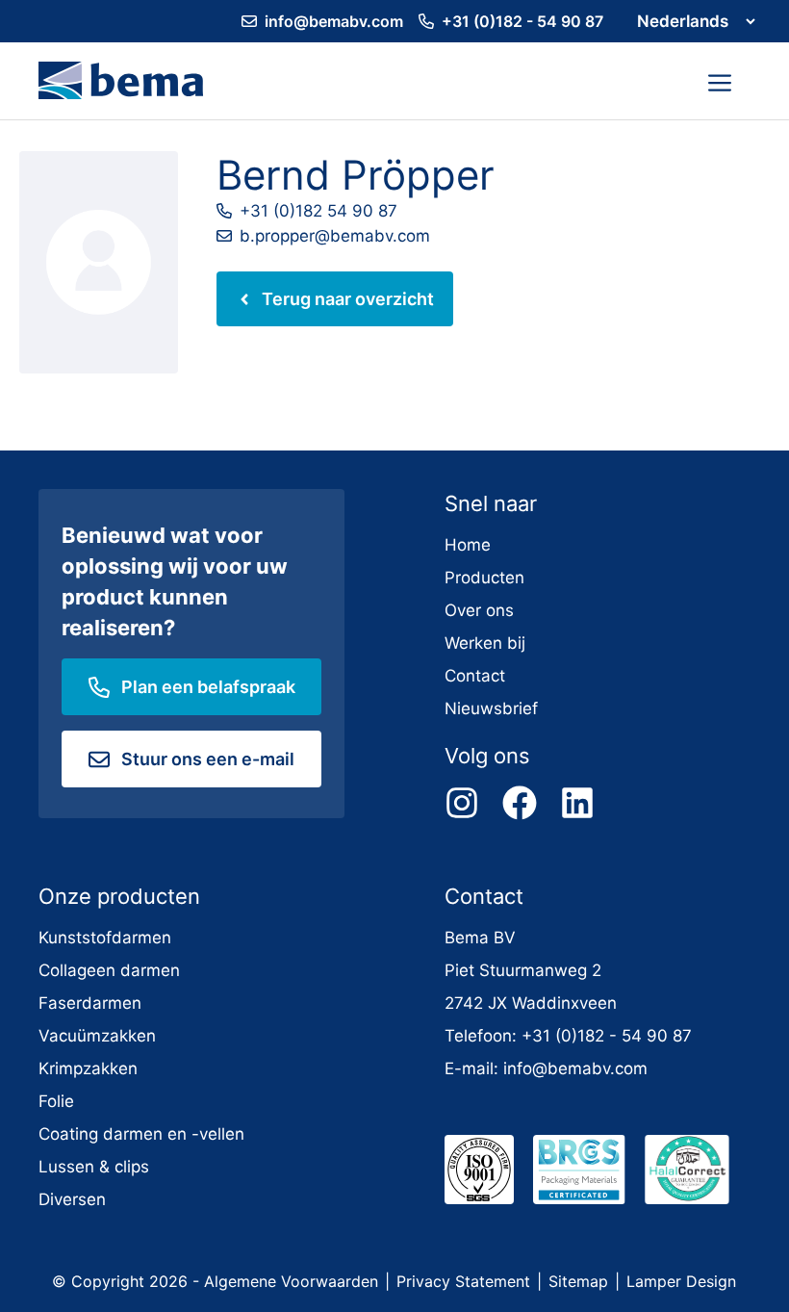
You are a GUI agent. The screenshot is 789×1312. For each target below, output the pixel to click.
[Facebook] (519, 802)
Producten (484, 577)
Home (468, 544)
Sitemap (578, 1281)
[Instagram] (462, 802)
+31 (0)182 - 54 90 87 (522, 21)
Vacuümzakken (97, 1035)
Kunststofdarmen (104, 937)
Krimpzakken (88, 1068)
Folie (56, 1101)
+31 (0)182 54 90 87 (318, 210)
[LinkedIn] (577, 802)
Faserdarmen (89, 1003)
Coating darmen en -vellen (141, 1134)
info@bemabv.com (334, 21)
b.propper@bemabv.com (335, 235)
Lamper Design (681, 1281)
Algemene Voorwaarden (291, 1281)
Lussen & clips (93, 1166)
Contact (475, 675)
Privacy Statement (463, 1281)
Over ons (479, 610)
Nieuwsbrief (491, 708)
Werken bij (485, 643)
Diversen (72, 1199)
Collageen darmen (109, 970)
